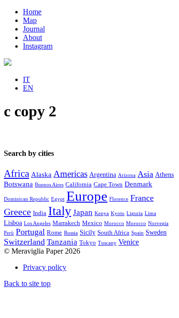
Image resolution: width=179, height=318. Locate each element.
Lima (150, 213)
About (32, 37)
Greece (17, 211)
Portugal (30, 231)
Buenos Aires (49, 184)
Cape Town (108, 184)
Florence (118, 199)
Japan (83, 212)
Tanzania (62, 241)
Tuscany (107, 243)
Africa (16, 173)
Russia (71, 233)
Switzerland (24, 241)
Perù (9, 233)
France (142, 198)
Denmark (138, 184)
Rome (54, 232)
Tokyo (87, 242)
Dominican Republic (26, 199)
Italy (59, 211)
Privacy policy (44, 267)
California (78, 184)
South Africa (113, 232)
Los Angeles (37, 223)
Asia (145, 174)
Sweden (156, 232)
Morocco (114, 223)
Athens (164, 174)
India (39, 213)
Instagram (38, 46)
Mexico (92, 223)
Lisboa (13, 222)
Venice (128, 242)
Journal (34, 29)
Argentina (102, 174)
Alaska (41, 174)
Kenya (102, 213)
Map (30, 20)
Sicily (87, 232)
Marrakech (66, 223)
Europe (86, 196)
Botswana (18, 184)
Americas (70, 174)
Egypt (57, 199)
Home (32, 12)
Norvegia (158, 223)
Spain (137, 233)
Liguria (134, 213)
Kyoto (118, 213)
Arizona (127, 175)
